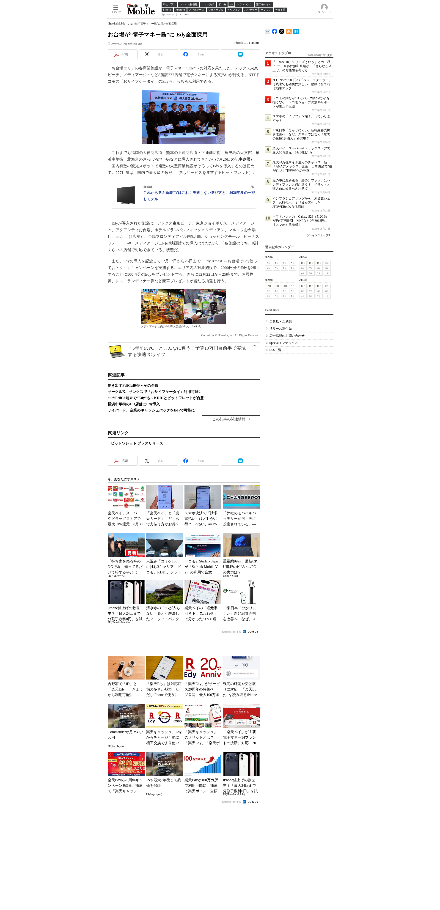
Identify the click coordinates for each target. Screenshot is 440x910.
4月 (268, 268)
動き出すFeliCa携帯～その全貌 (133, 385)
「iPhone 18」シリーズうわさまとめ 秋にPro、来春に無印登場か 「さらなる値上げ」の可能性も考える (302, 66)
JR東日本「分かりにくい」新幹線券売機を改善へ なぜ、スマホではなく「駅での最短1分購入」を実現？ (301, 134)
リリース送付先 (280, 328)
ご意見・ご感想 (280, 321)
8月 (268, 263)
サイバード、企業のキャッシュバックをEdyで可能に (151, 410)
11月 (311, 263)
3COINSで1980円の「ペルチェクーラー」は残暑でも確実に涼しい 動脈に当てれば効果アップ (302, 84)
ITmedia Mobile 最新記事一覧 (289, 31)
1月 (292, 268)
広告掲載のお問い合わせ (287, 335)
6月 (284, 263)
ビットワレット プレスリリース (137, 443)
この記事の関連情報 (228, 419)
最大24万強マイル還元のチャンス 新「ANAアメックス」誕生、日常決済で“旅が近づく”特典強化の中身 (302, 166)
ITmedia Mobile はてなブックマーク (296, 31)
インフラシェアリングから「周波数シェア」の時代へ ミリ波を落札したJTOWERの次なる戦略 (301, 202)
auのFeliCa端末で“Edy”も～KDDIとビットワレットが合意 (156, 398)
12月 (303, 263)
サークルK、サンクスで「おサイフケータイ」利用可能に (155, 392)
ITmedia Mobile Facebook (275, 30)
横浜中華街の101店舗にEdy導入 (134, 404)
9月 (327, 263)
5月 (292, 263)
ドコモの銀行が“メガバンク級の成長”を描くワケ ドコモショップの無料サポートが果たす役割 (301, 102)
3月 (276, 268)
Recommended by (232, 631)
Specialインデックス (283, 343)
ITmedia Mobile (116, 23)
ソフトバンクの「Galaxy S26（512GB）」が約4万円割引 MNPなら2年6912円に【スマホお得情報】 (302, 221)
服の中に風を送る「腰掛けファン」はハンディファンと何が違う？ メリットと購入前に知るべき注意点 (301, 184)
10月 (319, 263)
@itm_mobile (282, 30)
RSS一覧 (275, 350)
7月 (276, 263)
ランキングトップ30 (318, 235)
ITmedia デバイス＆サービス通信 (267, 31)
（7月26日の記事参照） (233, 159)
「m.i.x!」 (197, 326)
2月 (284, 268)
